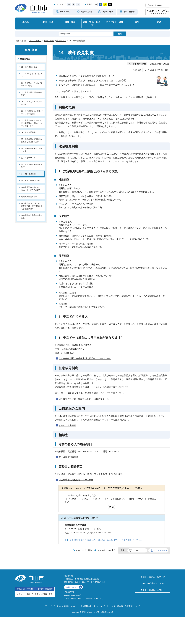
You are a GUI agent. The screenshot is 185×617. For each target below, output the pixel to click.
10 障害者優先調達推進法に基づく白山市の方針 (31, 140)
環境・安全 (48, 22)
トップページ (35, 40)
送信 (111, 507)
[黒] (110, 4)
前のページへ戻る (84, 550)
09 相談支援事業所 (68, 457)
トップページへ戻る (106, 550)
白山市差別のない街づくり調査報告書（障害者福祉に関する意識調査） (31, 206)
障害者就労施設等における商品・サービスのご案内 (31, 188)
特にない (73, 499)
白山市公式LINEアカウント (152, 590)
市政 (159, 22)
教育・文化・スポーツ (92, 23)
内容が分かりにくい (91, 499)
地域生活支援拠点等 (29, 197)
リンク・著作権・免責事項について (125, 606)
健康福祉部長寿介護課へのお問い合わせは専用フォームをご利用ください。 (106, 540)
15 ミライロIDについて (31, 181)
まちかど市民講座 (67, 425)
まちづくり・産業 (114, 22)
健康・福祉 (70, 22)
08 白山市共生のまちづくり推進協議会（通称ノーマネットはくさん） (31, 123)
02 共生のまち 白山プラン (31, 75)
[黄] (105, 4)
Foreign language (155, 5)
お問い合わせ (71, 587)
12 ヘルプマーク (28, 158)
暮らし (25, 22)
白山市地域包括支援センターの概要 (76, 479)
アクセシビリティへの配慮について (60, 606)
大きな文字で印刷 (154, 69)
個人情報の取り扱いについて (92, 606)
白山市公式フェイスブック (153, 577)
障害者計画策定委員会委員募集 (31, 216)
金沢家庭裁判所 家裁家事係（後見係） (85, 358)
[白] (96, 4)
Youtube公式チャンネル (152, 583)
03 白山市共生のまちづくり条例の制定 (31, 84)
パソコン (140, 550)
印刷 (135, 70)
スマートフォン (160, 550)
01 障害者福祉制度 (29, 67)
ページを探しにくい (116, 499)
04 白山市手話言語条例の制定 (31, 93)
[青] (100, 4)
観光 (137, 22)
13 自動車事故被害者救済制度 (31, 166)
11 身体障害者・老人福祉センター (31, 149)
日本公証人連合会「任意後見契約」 (83, 399)
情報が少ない (136, 499)
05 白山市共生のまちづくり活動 (31, 103)
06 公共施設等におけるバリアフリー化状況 (31, 112)
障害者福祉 (61, 40)
